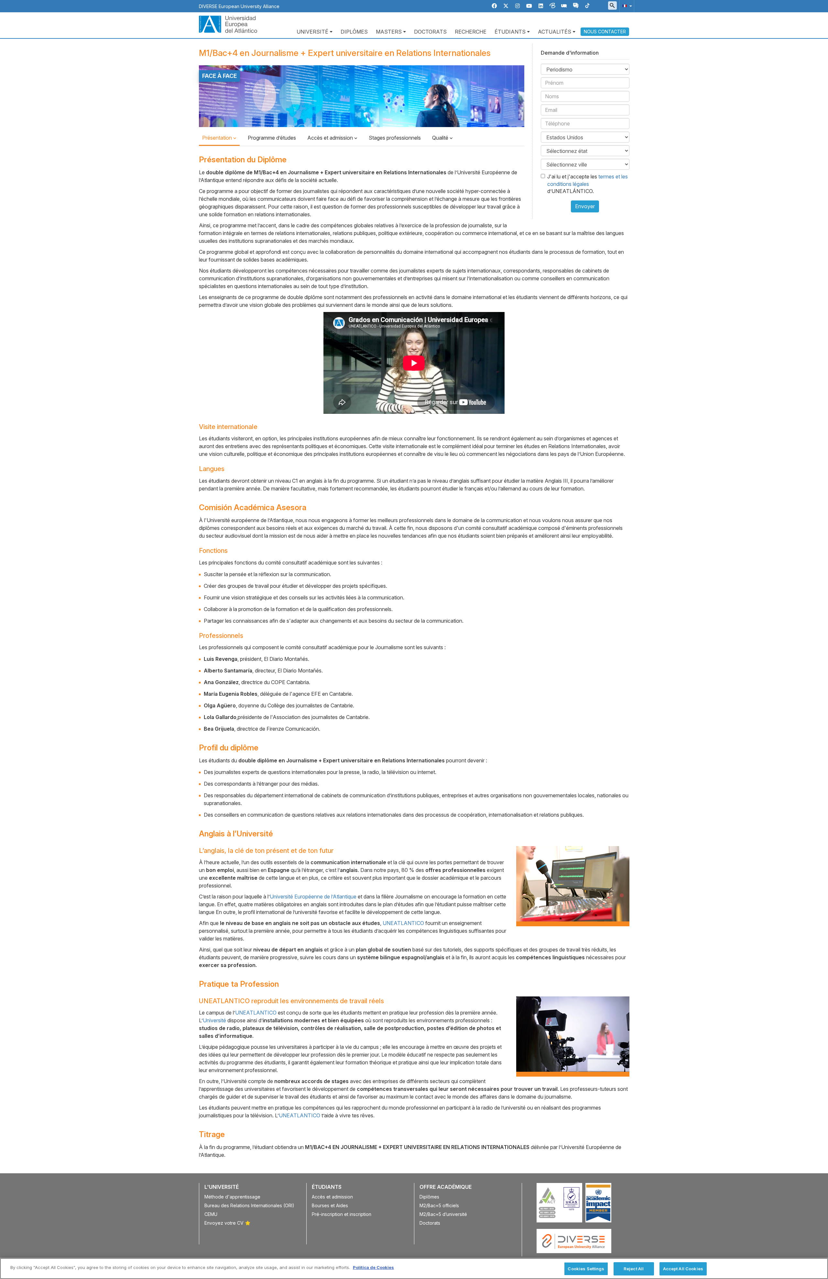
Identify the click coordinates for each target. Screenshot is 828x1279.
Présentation (217, 137)
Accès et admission (330, 137)
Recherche (470, 31)
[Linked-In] (541, 6)
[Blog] (552, 6)
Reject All (634, 1268)
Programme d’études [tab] (272, 137)
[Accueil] (228, 23)
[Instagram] (517, 6)
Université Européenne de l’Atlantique (313, 896)
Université (214, 1020)
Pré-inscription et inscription (341, 1214)
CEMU (210, 1214)
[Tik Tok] (587, 6)
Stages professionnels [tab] (395, 137)
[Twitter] (505, 6)
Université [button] (312, 31)
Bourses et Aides (330, 1205)
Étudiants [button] (510, 31)
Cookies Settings (586, 1268)
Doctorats (430, 31)
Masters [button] (389, 31)
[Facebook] (494, 6)
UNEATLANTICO (403, 923)
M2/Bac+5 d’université (443, 1214)
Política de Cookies (373, 1267)
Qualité (441, 137)
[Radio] (564, 6)
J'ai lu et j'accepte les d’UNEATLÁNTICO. (587, 184)
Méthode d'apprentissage (232, 1196)
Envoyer (585, 206)
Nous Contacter (605, 31)
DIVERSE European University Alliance (239, 6)
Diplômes (354, 31)
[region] (414, 1268)
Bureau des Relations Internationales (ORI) (249, 1205)
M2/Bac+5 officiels (439, 1205)
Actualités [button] (554, 31)
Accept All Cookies (683, 1268)
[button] (626, 5)
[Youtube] (529, 6)
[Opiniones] (576, 6)
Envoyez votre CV (224, 1223)
